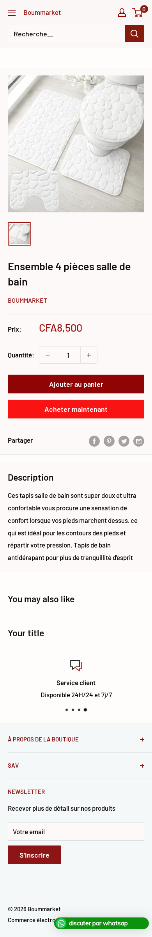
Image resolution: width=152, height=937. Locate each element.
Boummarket (27, 300)
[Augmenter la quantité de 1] (89, 355)
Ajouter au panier (76, 384)
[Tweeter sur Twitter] (123, 440)
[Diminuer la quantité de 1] (47, 355)
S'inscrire (34, 855)
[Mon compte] (122, 12)
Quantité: (21, 355)
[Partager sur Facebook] (94, 440)
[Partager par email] (138, 440)
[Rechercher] (134, 33)
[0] (138, 12)
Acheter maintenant (76, 409)
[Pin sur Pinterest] (109, 440)
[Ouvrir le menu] (12, 13)
